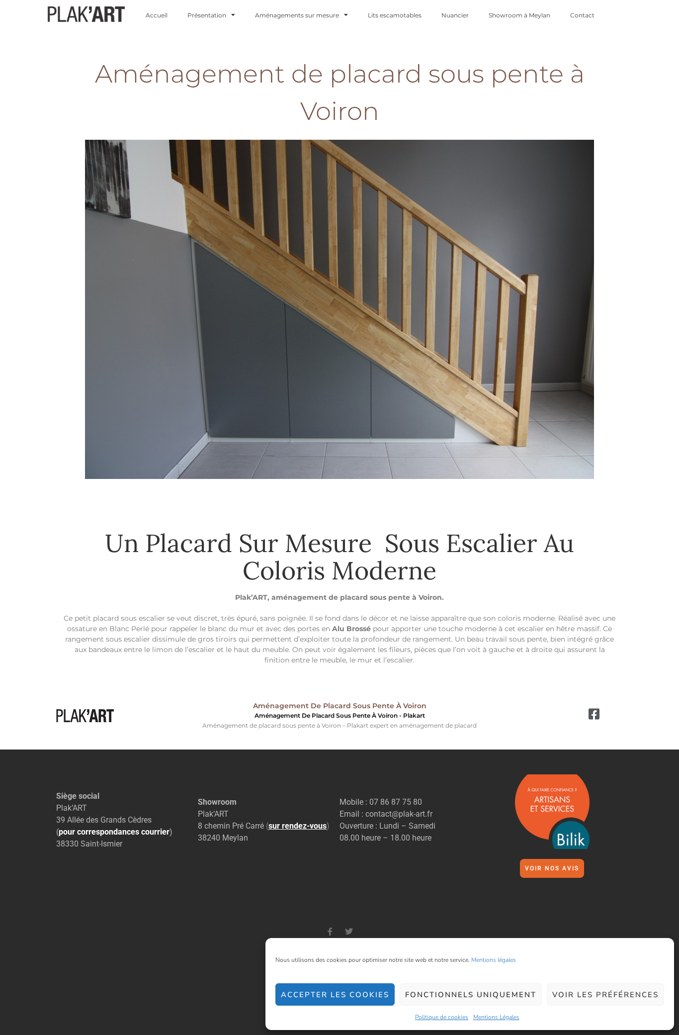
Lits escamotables (395, 15)
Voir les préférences (605, 995)
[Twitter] (349, 932)
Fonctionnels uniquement (470, 995)
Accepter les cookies (335, 995)
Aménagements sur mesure (297, 15)
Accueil (157, 15)
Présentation (206, 15)
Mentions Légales (496, 1017)
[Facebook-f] (330, 932)
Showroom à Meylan (519, 15)
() (298, 826)
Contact (582, 15)
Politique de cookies (441, 1017)
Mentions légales (493, 960)
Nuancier (455, 15)
